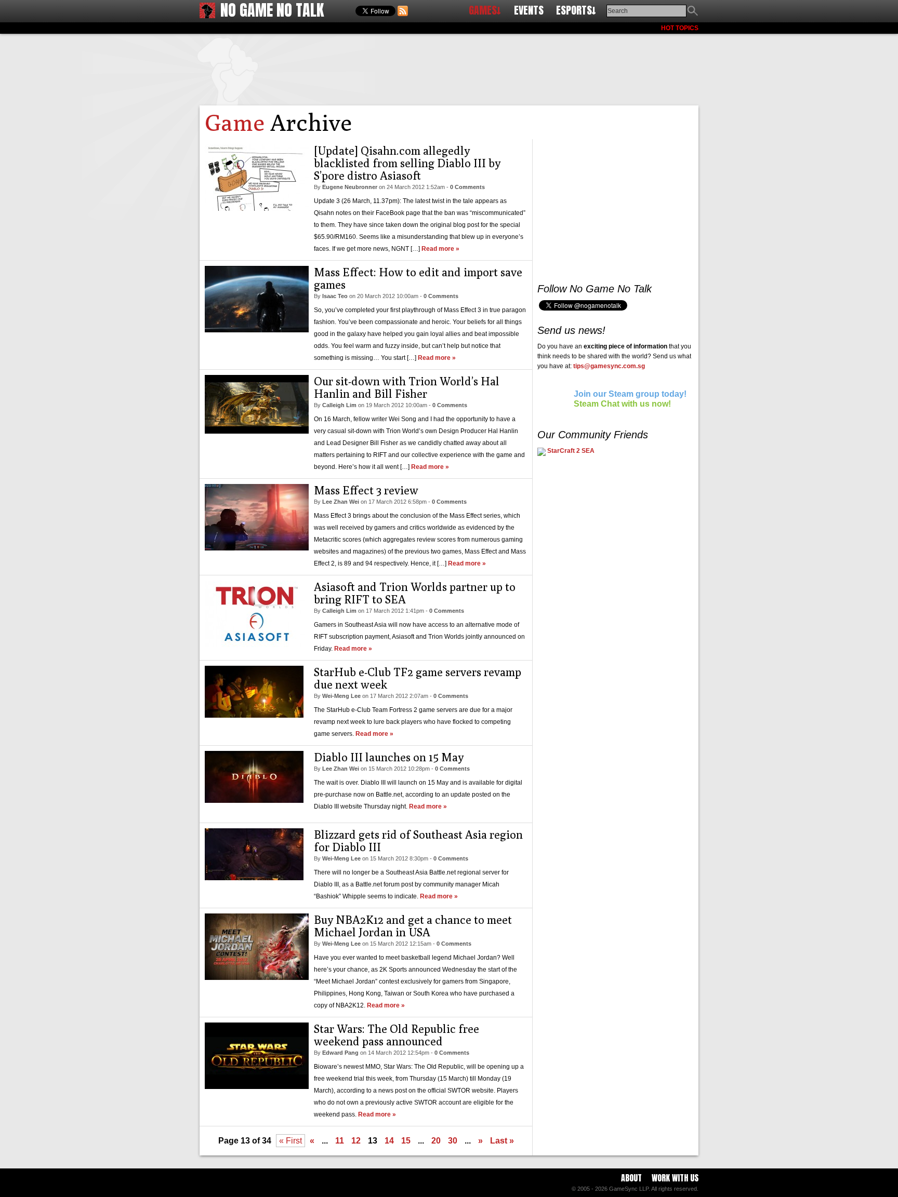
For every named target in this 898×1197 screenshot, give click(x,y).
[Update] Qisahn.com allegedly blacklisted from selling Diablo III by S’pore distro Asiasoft (407, 163)
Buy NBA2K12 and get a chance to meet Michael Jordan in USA (413, 926)
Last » (502, 1140)
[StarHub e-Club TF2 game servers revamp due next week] (254, 714)
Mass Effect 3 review (366, 490)
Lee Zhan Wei (340, 502)
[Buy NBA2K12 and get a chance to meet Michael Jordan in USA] (257, 977)
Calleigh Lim (339, 405)
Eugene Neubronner (349, 187)
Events (529, 10)
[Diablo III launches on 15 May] (254, 800)
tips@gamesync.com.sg (609, 366)
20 (436, 1140)
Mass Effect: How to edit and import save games (418, 278)
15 (406, 1140)
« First (290, 1140)
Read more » (440, 248)
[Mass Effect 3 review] (257, 547)
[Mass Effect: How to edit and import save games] (257, 329)
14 (389, 1140)
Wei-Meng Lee (341, 696)
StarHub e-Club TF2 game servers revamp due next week (417, 678)
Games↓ (485, 10)
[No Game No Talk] (207, 15)
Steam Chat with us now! (622, 403)
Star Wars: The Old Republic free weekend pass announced (396, 1035)
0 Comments (467, 187)
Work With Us (675, 1178)
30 (452, 1140)
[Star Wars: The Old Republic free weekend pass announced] (257, 1086)
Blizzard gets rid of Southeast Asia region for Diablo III (418, 841)
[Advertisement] (449, 67)
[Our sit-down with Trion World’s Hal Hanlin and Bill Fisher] (257, 430)
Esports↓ (576, 10)
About (631, 1178)
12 (356, 1140)
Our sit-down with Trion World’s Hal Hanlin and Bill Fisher (406, 387)
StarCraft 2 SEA (570, 450)
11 (339, 1140)
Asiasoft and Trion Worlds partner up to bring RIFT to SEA (415, 593)
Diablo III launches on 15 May (389, 757)
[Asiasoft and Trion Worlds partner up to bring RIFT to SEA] (257, 644)
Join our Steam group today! (630, 393)
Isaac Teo (335, 296)
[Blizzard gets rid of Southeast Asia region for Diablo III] (254, 877)
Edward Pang (340, 1053)
